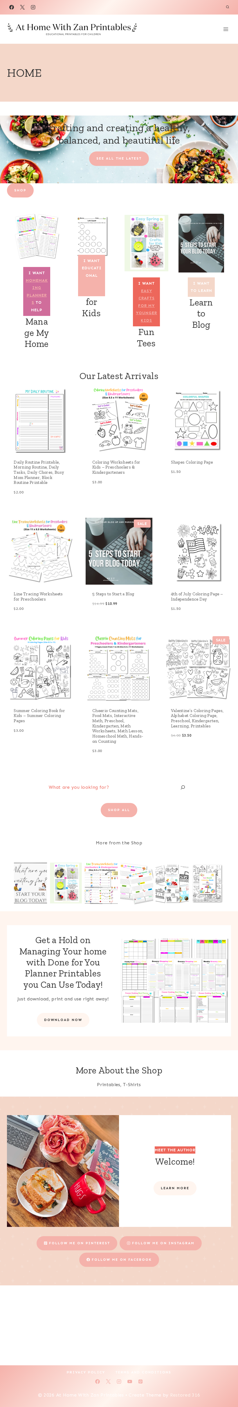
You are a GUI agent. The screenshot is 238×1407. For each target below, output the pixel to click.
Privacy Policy (86, 1372)
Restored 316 (185, 1395)
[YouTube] (129, 1381)
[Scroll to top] (224, 1385)
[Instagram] (33, 7)
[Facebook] (11, 7)
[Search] (183, 787)
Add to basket (107, 501)
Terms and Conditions (143, 1372)
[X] (22, 7)
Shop (20, 190)
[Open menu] (225, 29)
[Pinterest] (140, 1381)
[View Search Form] (227, 7)
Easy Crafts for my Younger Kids (146, 305)
